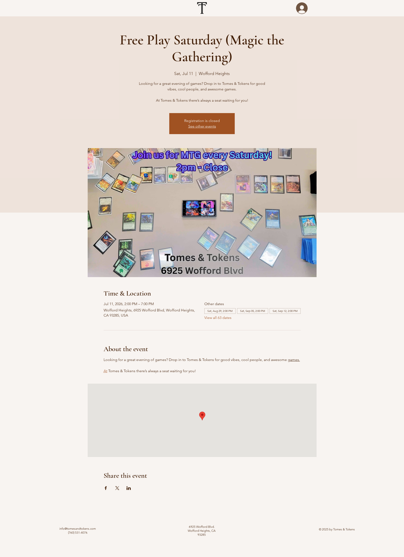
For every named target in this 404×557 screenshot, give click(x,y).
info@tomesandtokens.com (77, 528)
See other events (202, 126)
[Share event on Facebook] (106, 488)
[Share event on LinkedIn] (128, 488)
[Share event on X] (117, 488)
